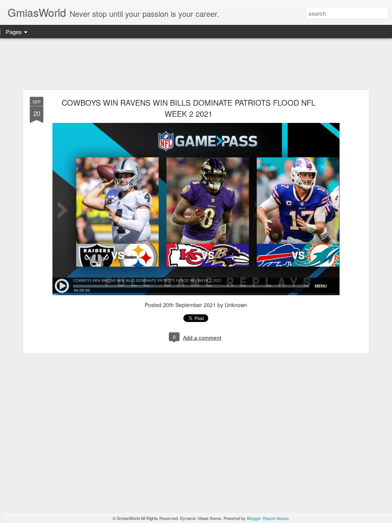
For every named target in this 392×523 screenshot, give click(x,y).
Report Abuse (276, 518)
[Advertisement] (196, 64)
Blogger (254, 518)
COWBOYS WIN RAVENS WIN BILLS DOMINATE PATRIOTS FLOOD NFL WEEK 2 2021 (188, 108)
